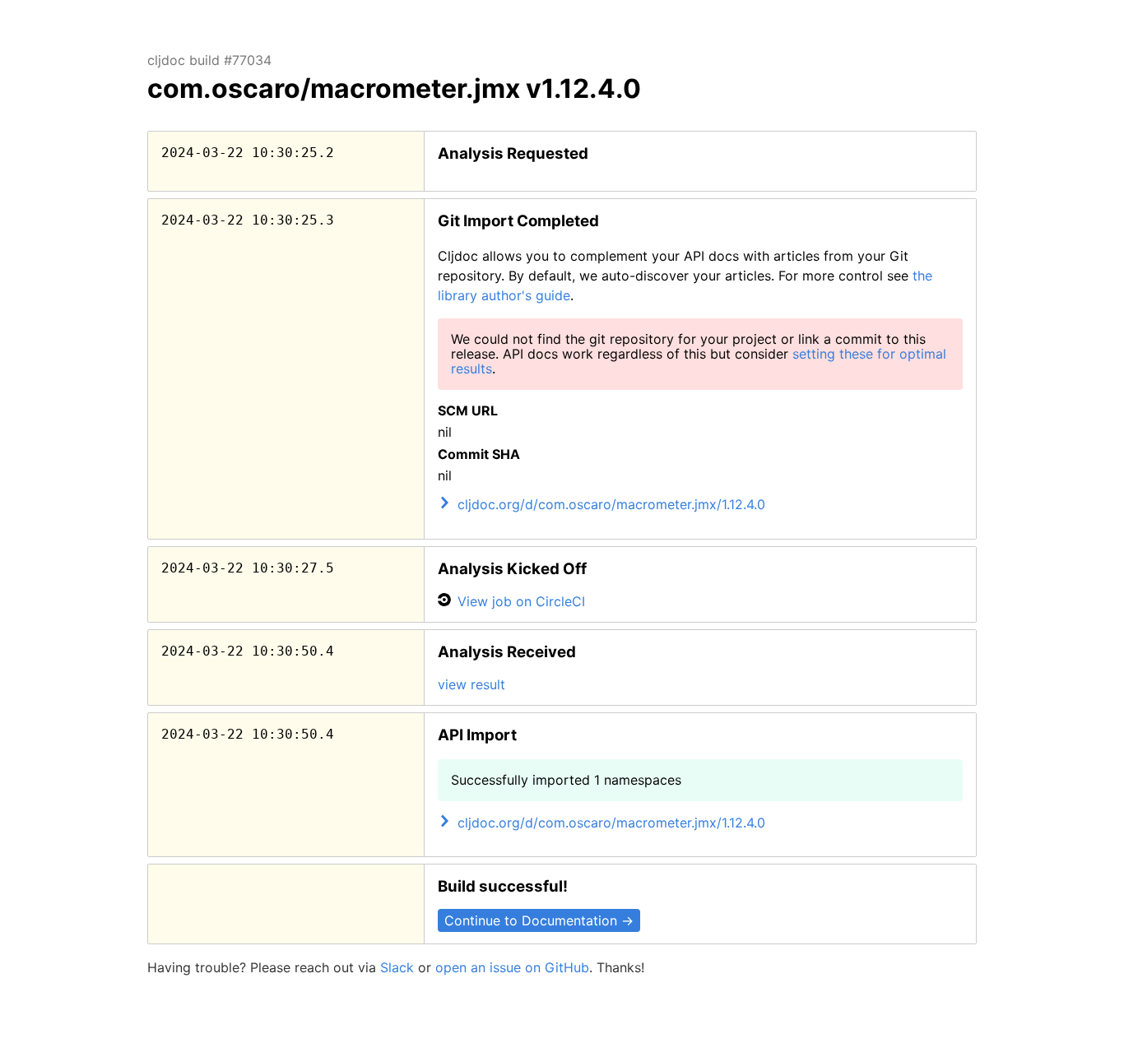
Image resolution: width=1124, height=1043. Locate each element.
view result (471, 684)
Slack (397, 967)
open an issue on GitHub (512, 967)
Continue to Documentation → (539, 920)
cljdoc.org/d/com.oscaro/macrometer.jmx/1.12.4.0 (611, 504)
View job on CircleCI (521, 601)
